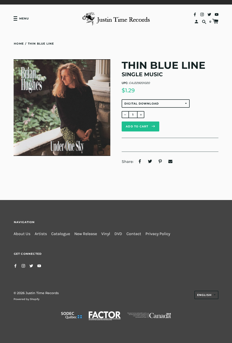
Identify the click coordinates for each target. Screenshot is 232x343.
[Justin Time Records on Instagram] (202, 14)
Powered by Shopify (26, 299)
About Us (22, 233)
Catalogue (60, 233)
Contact (133, 233)
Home (19, 43)
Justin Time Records (42, 293)
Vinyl (105, 233)
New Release (85, 233)
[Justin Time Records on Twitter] (209, 14)
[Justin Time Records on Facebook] (195, 14)
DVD (118, 233)
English (204, 295)
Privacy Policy (157, 233)
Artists (41, 233)
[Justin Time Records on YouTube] (216, 14)
